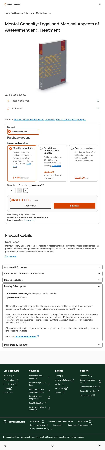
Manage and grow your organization (36, 390)
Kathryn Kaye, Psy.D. (76, 119)
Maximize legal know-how (37, 383)
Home (7, 13)
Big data (58, 384)
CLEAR (6, 388)
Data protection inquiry (39, 429)
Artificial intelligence (63, 380)
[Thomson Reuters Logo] (12, 4)
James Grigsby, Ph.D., (55, 119)
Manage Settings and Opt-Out (61, 421)
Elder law (30, 13)
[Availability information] (42, 185)
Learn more (56, 165)
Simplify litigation (36, 403)
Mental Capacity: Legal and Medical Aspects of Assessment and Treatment (43, 13)
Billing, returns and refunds (87, 381)
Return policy (29, 220)
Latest (57, 376)
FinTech (58, 393)
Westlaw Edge (9, 380)
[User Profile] (52, 445)
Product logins (86, 395)
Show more (10, 256)
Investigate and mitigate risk (35, 397)
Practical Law (9, 384)
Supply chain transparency (78, 425)
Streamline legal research (36, 377)
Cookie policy (35, 421)
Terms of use (82, 421)
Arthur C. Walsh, (22, 119)
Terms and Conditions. (25, 336)
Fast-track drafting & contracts (37, 408)
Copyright (56, 425)
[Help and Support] (5, 445)
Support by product (88, 391)
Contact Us (84, 376)
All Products (17, 13)
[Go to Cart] (99, 445)
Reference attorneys (88, 387)
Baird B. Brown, (37, 119)
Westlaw (7, 376)
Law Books (8, 393)
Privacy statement (37, 425)
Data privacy (60, 388)
